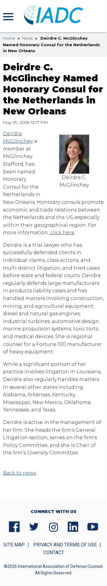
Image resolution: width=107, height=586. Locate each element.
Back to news (19, 473)
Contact (53, 552)
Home (9, 38)
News (27, 38)
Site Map (14, 545)
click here (62, 232)
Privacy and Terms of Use (65, 545)
